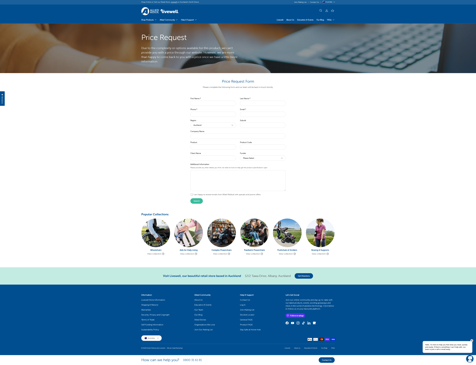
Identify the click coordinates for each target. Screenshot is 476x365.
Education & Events (305, 20)
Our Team (198, 310)
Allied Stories (200, 320)
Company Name (197, 131)
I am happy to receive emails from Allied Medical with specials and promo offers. (227, 194)
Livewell (174, 2)
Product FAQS (246, 324)
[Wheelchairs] (155, 233)
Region (193, 120)
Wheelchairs (155, 250)
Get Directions (304, 276)
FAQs (329, 20)
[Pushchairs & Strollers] (287, 233)
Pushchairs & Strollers (287, 250)
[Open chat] (470, 359)
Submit (197, 201)
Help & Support (187, 20)
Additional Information (199, 164)
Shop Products (147, 20)
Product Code (246, 142)
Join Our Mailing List (203, 329)
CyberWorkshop (177, 348)
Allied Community (167, 20)
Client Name (195, 153)
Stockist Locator (247, 315)
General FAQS (246, 320)
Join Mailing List (300, 2)
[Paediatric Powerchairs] (254, 233)
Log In (242, 305)
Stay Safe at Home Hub (250, 329)
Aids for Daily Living (189, 250)
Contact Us (314, 2)
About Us (290, 20)
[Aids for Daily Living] (188, 233)
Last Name (244, 98)
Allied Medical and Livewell (156, 348)
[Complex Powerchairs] (221, 233)
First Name (194, 98)
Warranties (146, 310)
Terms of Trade (147, 320)
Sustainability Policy (150, 329)
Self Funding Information (152, 324)
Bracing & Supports (320, 250)
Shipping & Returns (149, 305)
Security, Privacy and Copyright (155, 315)
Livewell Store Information (153, 300)
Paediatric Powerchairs (254, 250)
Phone (193, 109)
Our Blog (320, 20)
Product (193, 142)
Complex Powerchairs (222, 250)
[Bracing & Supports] (320, 233)
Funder (243, 153)
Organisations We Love (204, 324)
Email (242, 109)
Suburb (243, 120)
